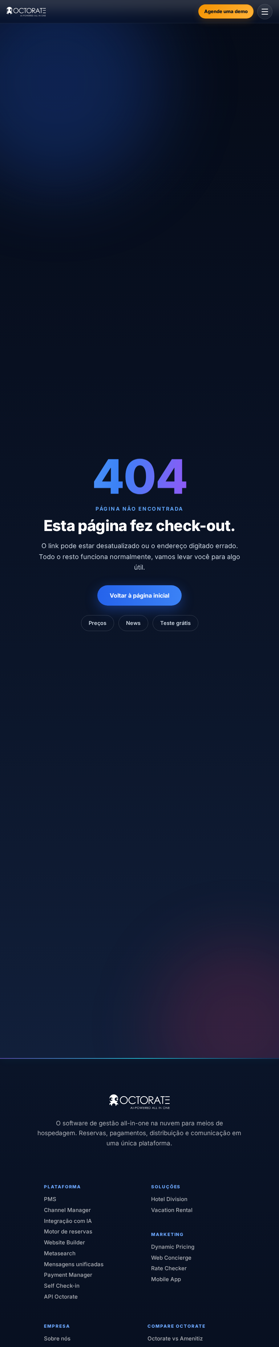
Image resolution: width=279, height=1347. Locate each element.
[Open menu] (264, 11)
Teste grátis (175, 623)
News (133, 623)
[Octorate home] (26, 11)
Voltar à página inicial (139, 595)
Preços (97, 623)
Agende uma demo (226, 11)
